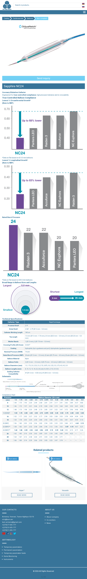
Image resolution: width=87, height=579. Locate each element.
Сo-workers (51, 520)
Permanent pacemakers (13, 550)
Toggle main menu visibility (84, 11)
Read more (21, 495)
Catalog (6, 18)
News (49, 523)
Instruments (8, 559)
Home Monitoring (10, 556)
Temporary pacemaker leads (15, 553)
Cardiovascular (18, 18)
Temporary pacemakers (13, 547)
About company (53, 517)
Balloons (30, 18)
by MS (43, 577)
